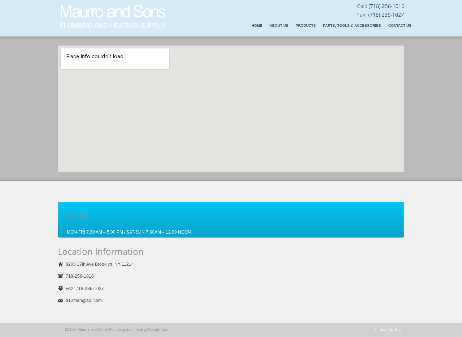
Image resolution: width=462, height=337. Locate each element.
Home (257, 25)
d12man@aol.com (84, 300)
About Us (279, 25)
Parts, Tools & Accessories (352, 25)
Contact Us (399, 25)
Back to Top (390, 329)
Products (306, 25)
